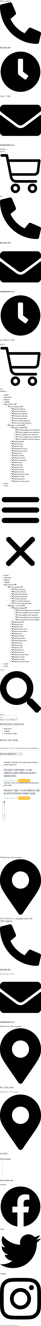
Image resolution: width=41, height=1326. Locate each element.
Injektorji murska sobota (21, 481)
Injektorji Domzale (19, 458)
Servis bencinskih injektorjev (22, 423)
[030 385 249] (20, 43)
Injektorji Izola (18, 467)
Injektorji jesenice (19, 479)
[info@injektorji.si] (20, 141)
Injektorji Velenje (19, 455)
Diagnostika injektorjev (21, 414)
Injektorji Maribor (19, 441)
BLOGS (6, 483)
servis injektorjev (15, 407)
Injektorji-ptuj (18, 453)
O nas (5, 1167)
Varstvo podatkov (9, 1176)
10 (4, 816)
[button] (20, 530)
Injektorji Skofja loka (20, 460)
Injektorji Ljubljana (19, 428)
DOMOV (6, 395)
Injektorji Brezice (19, 469)
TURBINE (6, 402)
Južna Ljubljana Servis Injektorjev (28, 435)
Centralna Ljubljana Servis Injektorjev (29, 430)
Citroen (12, 720)
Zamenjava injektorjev (20, 416)
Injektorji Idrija (18, 465)
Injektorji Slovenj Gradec (21, 474)
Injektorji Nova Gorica (20, 449)
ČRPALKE (7, 400)
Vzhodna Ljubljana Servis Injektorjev (29, 437)
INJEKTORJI (7, 397)
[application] (15, 404)
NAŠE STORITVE (9, 404)
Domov (2, 720)
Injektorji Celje (18, 446)
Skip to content (5, 1)
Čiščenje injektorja (19, 409)
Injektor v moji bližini (16, 425)
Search (2, 670)
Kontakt (6, 1169)
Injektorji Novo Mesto (20, 451)
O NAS (6, 486)
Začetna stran (8, 1164)
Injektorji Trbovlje (19, 476)
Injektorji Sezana (19, 472)
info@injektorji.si (7, 145)
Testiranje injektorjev (20, 418)
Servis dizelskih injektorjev (22, 421)
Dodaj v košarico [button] (24, 780)
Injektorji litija (18, 462)
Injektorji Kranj (18, 444)
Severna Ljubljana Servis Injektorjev (28, 432)
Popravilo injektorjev (20, 411)
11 (4, 818)
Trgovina (6, 1171)
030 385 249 (5, 48)
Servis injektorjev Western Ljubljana (29, 439)
